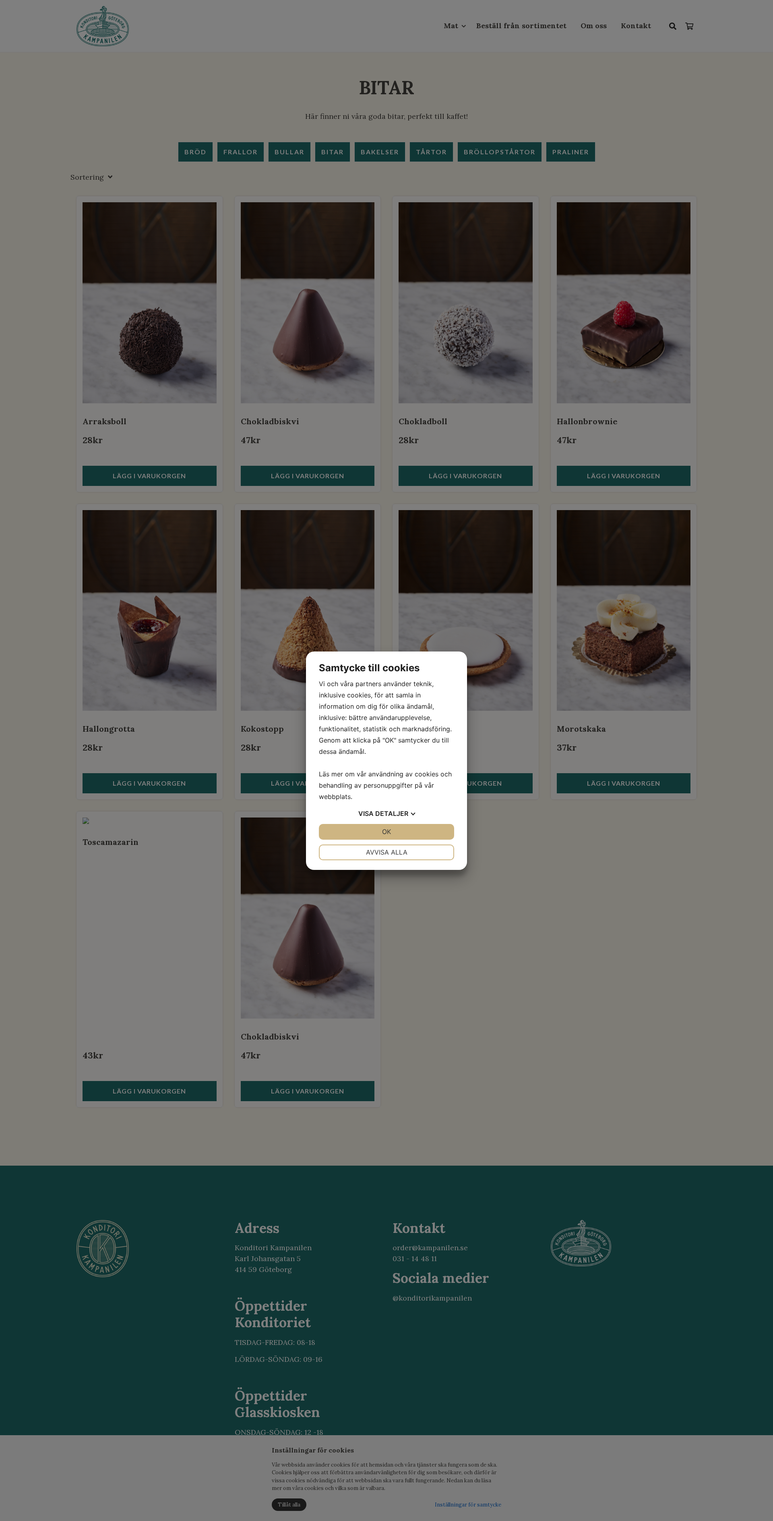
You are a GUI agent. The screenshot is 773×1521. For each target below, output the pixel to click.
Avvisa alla (386, 852)
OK (386, 832)
